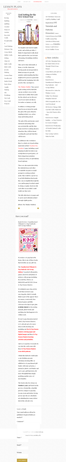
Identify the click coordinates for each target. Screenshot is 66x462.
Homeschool (54, 36)
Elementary (50, 33)
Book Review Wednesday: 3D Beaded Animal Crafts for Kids (53, 128)
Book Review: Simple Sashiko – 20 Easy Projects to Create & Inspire (54, 120)
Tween (57, 49)
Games (57, 33)
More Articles (52, 57)
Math (57, 41)
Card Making (8, 46)
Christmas (51, 16)
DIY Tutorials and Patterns (51, 26)
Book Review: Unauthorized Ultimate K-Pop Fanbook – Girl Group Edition (27, 224)
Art (47, 16)
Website (19, 452)
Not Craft (7, 98)
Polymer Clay (8, 49)
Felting (6, 58)
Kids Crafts (7, 67)
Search (46, 1)
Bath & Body (8, 81)
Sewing (6, 18)
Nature (48, 44)
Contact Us (27, 435)
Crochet (6, 27)
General (48, 36)
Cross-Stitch (8, 52)
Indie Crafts (8, 64)
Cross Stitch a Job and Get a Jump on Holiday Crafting (53, 74)
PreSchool (51, 44)
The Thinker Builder (24, 87)
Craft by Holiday (51, 19)
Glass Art (7, 61)
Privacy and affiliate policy (35, 435)
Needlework (8, 78)
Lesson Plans (12, 6)
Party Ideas (7, 84)
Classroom (57, 16)
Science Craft (50, 47)
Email (19, 445)
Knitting (6, 21)
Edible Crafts (8, 55)
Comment (20, 421)
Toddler (52, 49)
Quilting (6, 24)
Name (19, 437)
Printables (56, 44)
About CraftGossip (39, 432)
